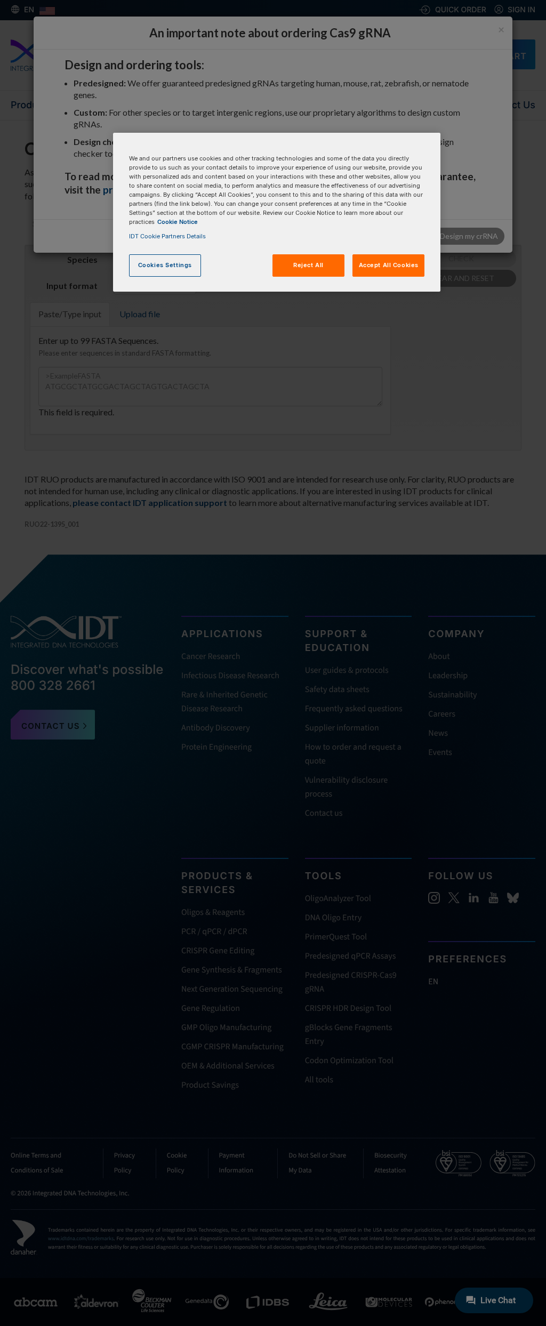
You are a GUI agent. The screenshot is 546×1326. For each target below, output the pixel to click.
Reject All (308, 265)
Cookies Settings (165, 265)
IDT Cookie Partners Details (167, 236)
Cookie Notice (177, 222)
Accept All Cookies (389, 265)
